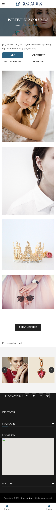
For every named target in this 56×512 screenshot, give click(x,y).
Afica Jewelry (28, 104)
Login (49, 509)
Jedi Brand (28, 178)
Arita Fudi (28, 289)
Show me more (28, 327)
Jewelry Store (27, 498)
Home (17, 25)
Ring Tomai (28, 242)
